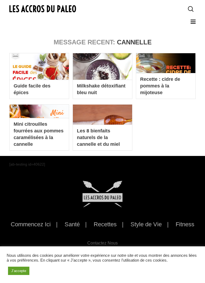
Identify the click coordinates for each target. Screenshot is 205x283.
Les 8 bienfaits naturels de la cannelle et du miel (98, 137)
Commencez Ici (31, 224)
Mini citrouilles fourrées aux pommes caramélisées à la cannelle (39, 134)
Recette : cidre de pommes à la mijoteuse (160, 86)
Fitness (185, 224)
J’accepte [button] (18, 271)
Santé (72, 224)
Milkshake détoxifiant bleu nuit (101, 89)
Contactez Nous (102, 243)
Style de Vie (146, 224)
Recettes (105, 224)
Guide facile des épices (32, 89)
